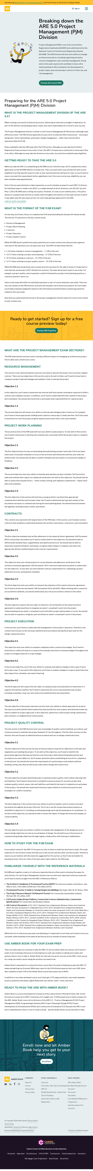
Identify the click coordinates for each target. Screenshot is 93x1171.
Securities (64, 1158)
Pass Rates (72, 1095)
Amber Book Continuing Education (29, 2)
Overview (44, 1082)
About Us (28, 1082)
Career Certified (75, 1130)
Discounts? (72, 1092)
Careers (28, 1086)
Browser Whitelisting (12, 1130)
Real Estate (53, 1158)
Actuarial (11, 1153)
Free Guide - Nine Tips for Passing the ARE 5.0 (54, 1087)
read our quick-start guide (15, 201)
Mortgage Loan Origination (36, 1158)
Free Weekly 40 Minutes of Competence (77, 1100)
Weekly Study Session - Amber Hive (53, 1092)
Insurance (82, 1153)
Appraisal (21, 1153)
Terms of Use (29, 1089)
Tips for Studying (47, 1095)
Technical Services (27, 1130)
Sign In (77, 9)
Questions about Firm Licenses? (75, 1106)
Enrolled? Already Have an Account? (77, 1087)
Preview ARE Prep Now (46, 330)
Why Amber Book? (74, 1082)
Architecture (31, 1153)
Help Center (32, 1127)
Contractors (55, 1153)
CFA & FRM (43, 1153)
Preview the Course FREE (51, 83)
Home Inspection (69, 1153)
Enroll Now (46, 1061)
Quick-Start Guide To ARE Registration (50, 1100)
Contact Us (17, 1127)
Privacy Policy (30, 1092)
